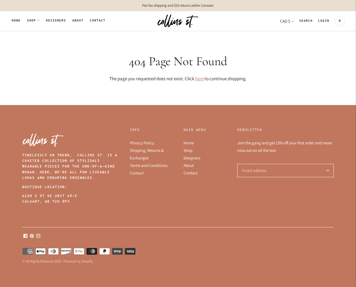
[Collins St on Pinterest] (32, 236)
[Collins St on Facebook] (25, 236)
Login (323, 21)
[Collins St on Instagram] (38, 236)
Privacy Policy (142, 142)
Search (306, 21)
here (199, 79)
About (77, 20)
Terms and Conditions (148, 165)
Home (16, 20)
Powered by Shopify (78, 261)
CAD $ (285, 21)
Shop (31, 20)
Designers (56, 20)
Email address (253, 164)
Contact (97, 20)
